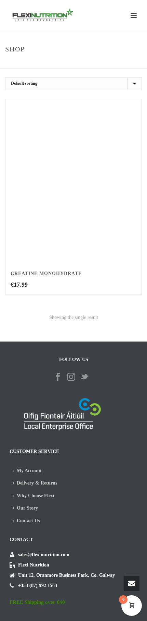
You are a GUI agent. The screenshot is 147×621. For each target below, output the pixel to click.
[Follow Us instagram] (71, 377)
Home (54, 63)
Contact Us (28, 520)
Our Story (27, 508)
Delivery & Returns (37, 483)
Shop (69, 63)
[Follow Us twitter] (84, 377)
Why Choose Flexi (35, 495)
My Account (29, 470)
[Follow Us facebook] (58, 377)
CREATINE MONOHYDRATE (46, 273)
